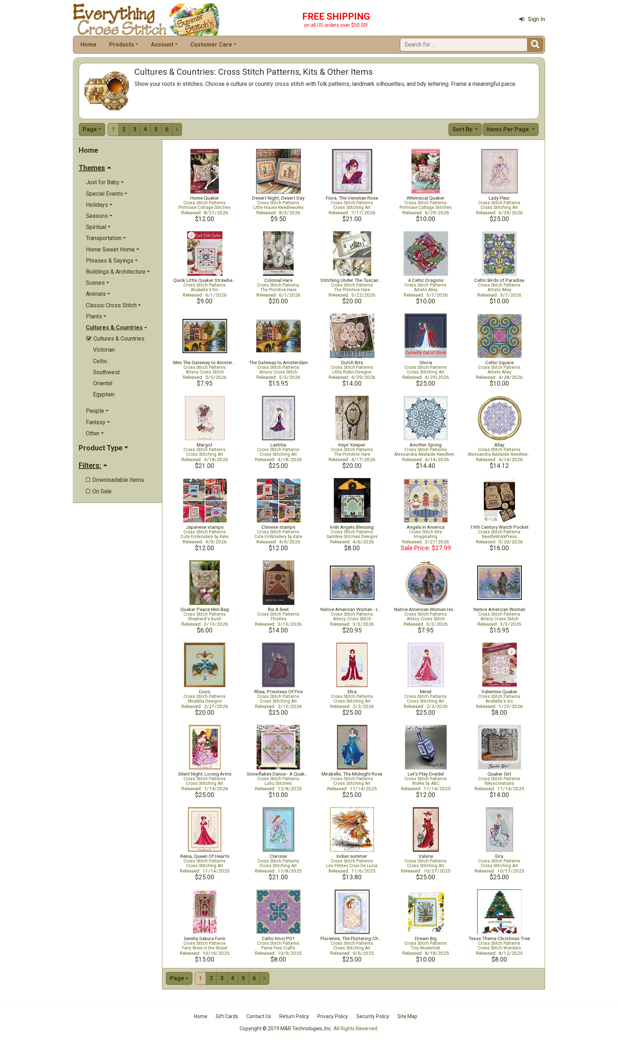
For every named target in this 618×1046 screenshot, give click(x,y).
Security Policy (372, 1016)
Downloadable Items (115, 479)
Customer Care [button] (211, 44)
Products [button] (121, 44)
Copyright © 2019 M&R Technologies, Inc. (286, 1028)
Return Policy (294, 1016)
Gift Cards (227, 1016)
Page (90, 129)
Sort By (463, 129)
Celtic (100, 361)
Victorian (104, 349)
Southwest (106, 372)
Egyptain (103, 394)
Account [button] (162, 44)
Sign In (536, 19)
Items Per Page (508, 129)
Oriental (102, 383)
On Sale (99, 491)
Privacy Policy (332, 1016)
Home (88, 44)
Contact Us (258, 1016)
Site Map (407, 1016)
